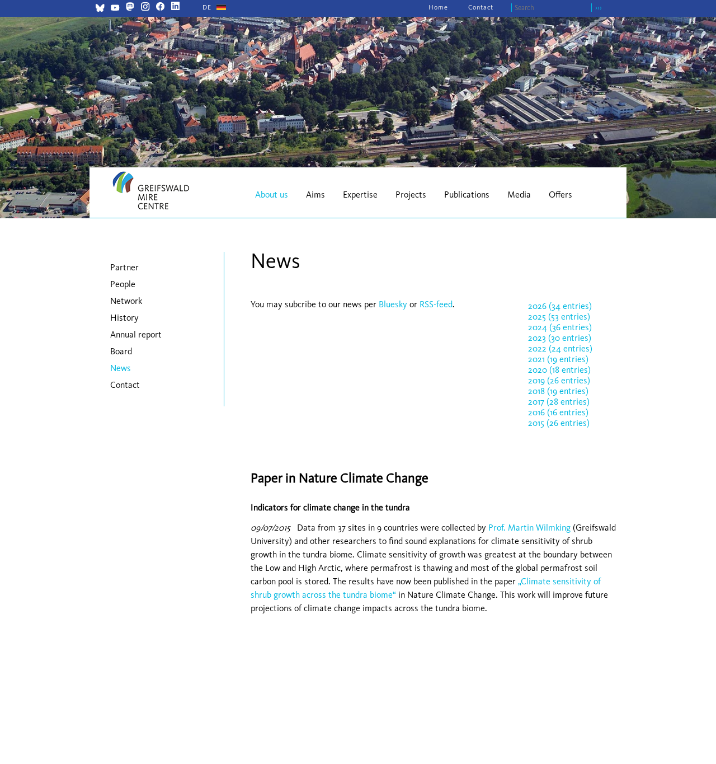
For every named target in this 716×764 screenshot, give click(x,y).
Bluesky (394, 304)
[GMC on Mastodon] (130, 7)
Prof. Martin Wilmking (529, 527)
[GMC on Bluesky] (100, 9)
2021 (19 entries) (558, 359)
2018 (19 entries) (558, 391)
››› (598, 7)
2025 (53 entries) (559, 316)
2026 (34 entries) (560, 306)
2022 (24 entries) (560, 348)
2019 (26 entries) (559, 380)
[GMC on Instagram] (145, 7)
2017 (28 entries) (559, 401)
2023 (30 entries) (559, 337)
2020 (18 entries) (559, 369)
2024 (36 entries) (560, 327)
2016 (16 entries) (558, 412)
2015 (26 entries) (559, 423)
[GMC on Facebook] (160, 7)
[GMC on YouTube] (115, 9)
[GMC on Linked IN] (175, 7)
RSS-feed (436, 304)
